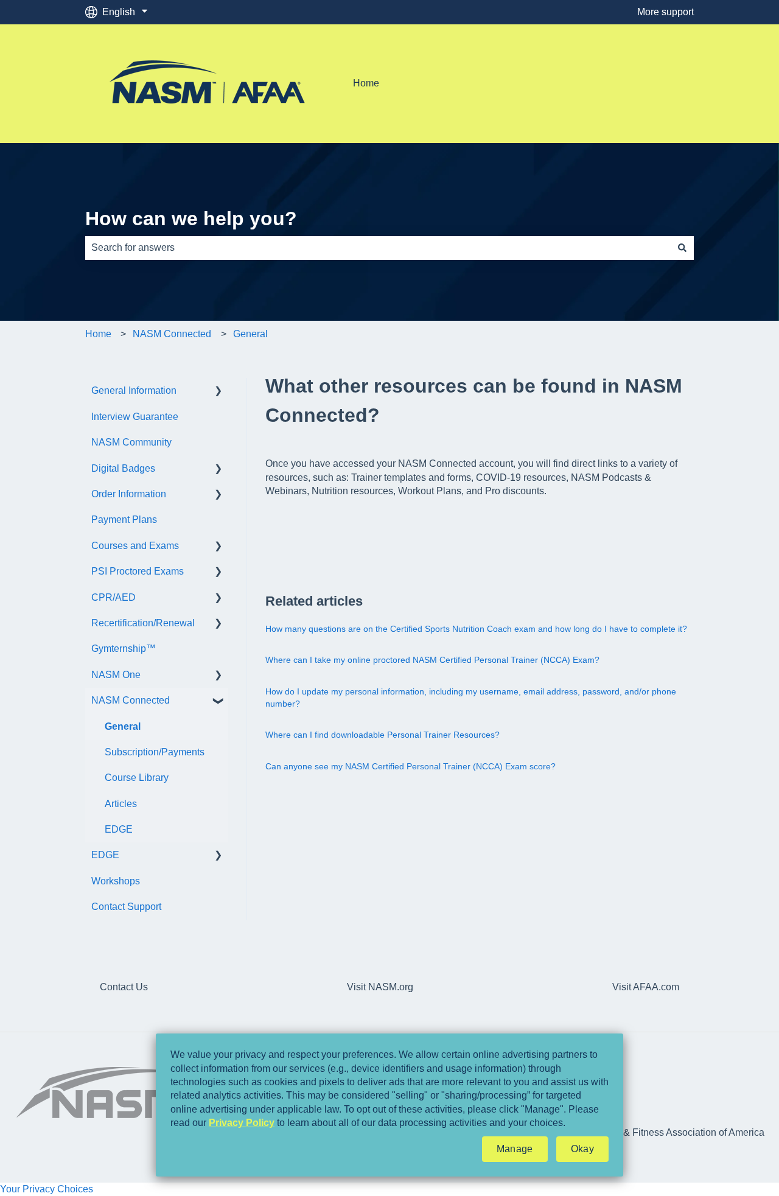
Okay (582, 1149)
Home (366, 83)
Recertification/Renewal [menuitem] (143, 623)
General (250, 334)
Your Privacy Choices (46, 1189)
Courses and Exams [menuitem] (135, 545)
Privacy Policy (241, 1122)
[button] (218, 391)
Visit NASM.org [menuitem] (380, 987)
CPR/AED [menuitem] (113, 597)
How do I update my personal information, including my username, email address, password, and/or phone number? (470, 697)
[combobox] (378, 247)
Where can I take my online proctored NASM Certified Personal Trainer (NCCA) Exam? (432, 660)
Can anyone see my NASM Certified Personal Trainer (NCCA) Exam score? (410, 766)
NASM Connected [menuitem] (130, 700)
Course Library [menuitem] (137, 777)
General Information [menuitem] (133, 390)
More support (665, 12)
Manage (515, 1149)
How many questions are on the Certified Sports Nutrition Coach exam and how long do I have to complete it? (476, 629)
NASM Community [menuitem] (131, 442)
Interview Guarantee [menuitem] (134, 416)
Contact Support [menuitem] (126, 906)
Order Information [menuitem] (128, 494)
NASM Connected (172, 334)
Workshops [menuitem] (115, 881)
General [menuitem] (123, 726)
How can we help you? (191, 218)
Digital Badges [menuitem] (123, 468)
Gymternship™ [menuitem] (123, 648)
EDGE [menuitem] (119, 829)
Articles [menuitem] (121, 804)
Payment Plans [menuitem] (124, 519)
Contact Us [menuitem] (124, 987)
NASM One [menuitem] (116, 675)
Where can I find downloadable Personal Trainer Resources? (382, 735)
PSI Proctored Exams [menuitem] (137, 571)
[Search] (682, 247)
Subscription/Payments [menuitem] (154, 752)
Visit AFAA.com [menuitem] (645, 987)
